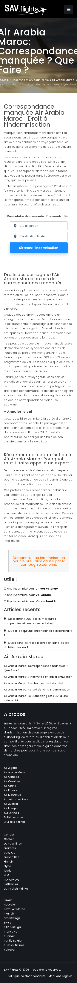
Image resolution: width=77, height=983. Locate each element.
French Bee (11, 857)
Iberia (8, 870)
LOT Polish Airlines (16, 888)
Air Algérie (11, 768)
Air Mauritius (12, 795)
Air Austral (11, 804)
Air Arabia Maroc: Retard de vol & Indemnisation (37, 689)
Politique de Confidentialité (27, 976)
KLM (6, 875)
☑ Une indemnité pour (28, 595)
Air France (11, 790)
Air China (10, 786)
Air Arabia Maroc (15, 772)
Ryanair (9, 913)
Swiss (7, 922)
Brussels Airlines (15, 822)
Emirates (10, 848)
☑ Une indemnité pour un (31, 588)
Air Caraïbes (12, 781)
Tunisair (9, 936)
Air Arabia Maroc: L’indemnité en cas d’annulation (38, 677)
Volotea (9, 949)
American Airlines (16, 799)
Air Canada (11, 777)
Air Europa (11, 808)
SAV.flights (11, 970)
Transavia (11, 931)
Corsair (9, 839)
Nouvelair (10, 904)
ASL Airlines (11, 813)
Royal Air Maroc (14, 909)
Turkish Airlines (14, 945)
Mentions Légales (61, 976)
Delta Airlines (13, 843)
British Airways (14, 817)
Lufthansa (11, 884)
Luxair (8, 900)
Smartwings (12, 918)
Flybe (7, 866)
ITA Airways (11, 879)
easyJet (9, 852)
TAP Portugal (12, 927)
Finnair (8, 861)
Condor (9, 834)
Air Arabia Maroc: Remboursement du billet (34, 683)
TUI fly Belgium (14, 940)
